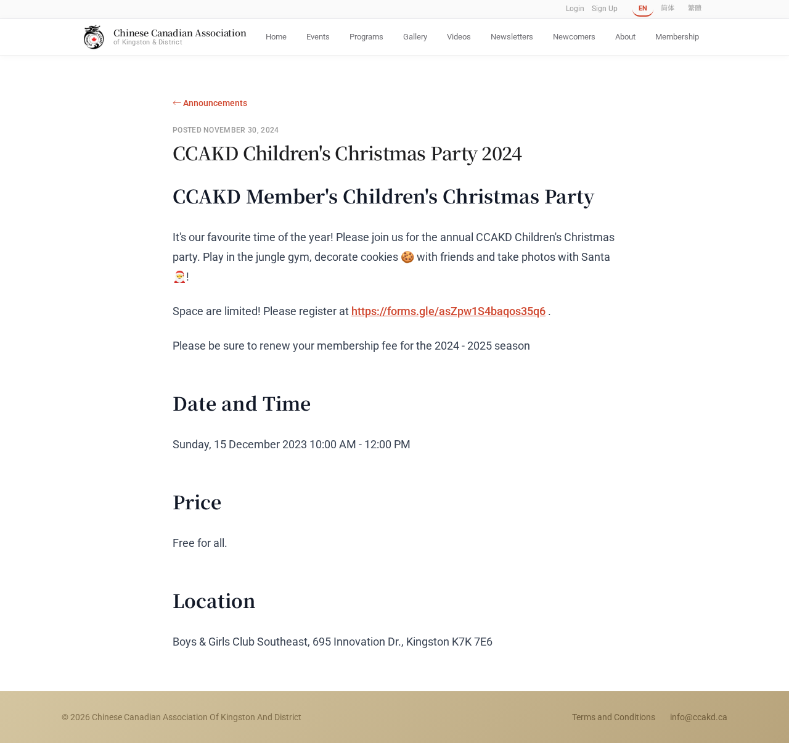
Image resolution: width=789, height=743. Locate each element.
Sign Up (605, 8)
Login (575, 8)
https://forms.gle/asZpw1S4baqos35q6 (448, 311)
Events (318, 36)
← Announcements (210, 103)
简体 (667, 8)
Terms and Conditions (613, 717)
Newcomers (574, 36)
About (625, 36)
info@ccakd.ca (698, 717)
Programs (366, 36)
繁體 (694, 8)
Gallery (415, 36)
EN (643, 8)
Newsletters (512, 36)
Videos (459, 36)
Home (276, 36)
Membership (677, 36)
